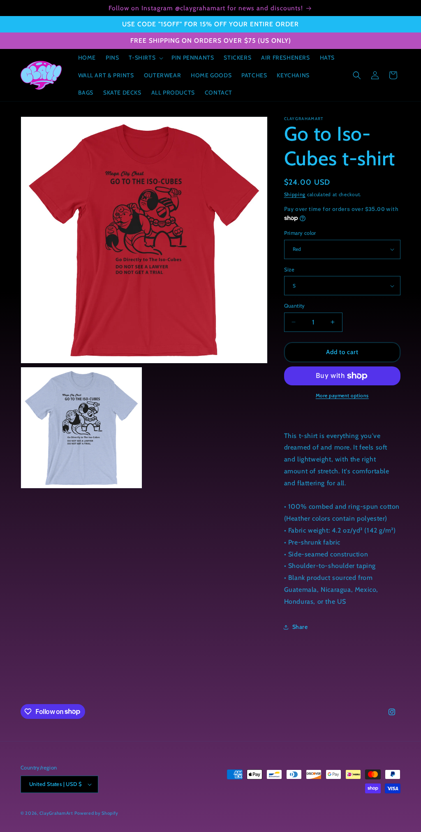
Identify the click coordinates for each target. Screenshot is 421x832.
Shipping (295, 194)
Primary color (300, 232)
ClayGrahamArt (56, 813)
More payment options (342, 395)
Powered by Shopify (96, 813)
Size (289, 269)
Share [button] (300, 626)
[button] (145, 57)
